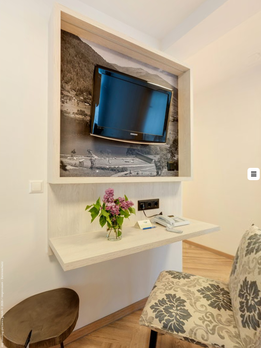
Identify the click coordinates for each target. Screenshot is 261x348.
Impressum (2, 290)
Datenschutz (2, 270)
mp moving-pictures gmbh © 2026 (2, 323)
